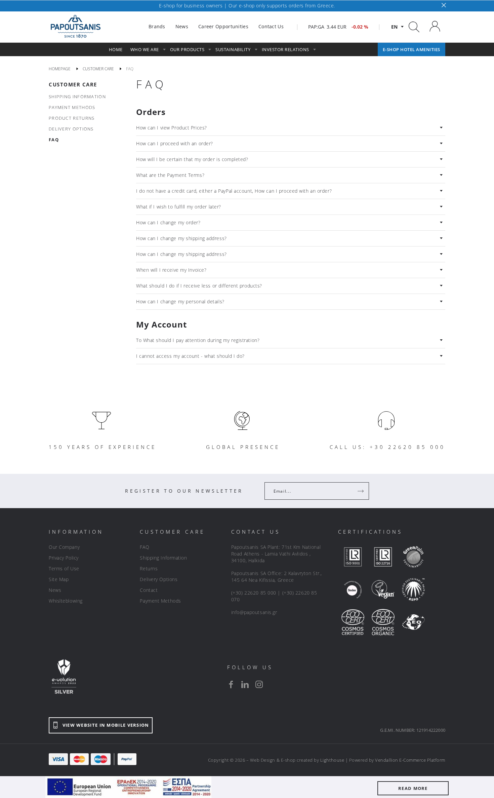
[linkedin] (245, 684)
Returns (149, 568)
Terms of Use (64, 568)
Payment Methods (160, 601)
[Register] (361, 491)
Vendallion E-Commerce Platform (410, 760)
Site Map (59, 579)
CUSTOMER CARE (73, 84)
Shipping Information (163, 558)
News (55, 590)
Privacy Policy (64, 558)
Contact (149, 590)
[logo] (75, 26)
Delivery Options (158, 579)
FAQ (144, 547)
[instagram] (259, 684)
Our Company (64, 547)
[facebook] (231, 684)
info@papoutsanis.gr (254, 612)
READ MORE (413, 788)
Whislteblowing (66, 601)
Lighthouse (332, 760)
